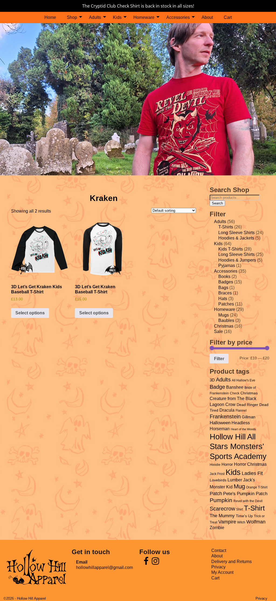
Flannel (241, 410)
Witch (241, 522)
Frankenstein (225, 416)
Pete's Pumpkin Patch (245, 493)
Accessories (178, 17)
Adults (95, 17)
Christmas (223, 326)
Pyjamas (226, 265)
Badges (225, 282)
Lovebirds (218, 480)
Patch (216, 493)
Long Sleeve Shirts (236, 232)
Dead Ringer (247, 405)
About (207, 17)
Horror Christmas (250, 464)
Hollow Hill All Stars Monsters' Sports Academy (238, 446)
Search (217, 203)
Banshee (234, 387)
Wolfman (255, 521)
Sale (218, 331)
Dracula (226, 410)
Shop (72, 17)
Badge (217, 387)
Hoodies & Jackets (236, 238)
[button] (8, 99)
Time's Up (244, 516)
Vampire (227, 521)
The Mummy (222, 515)
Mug (239, 486)
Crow (230, 404)
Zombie (217, 527)
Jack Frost (217, 474)
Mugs (223, 315)
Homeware (143, 17)
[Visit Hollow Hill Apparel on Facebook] (146, 562)
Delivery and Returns (231, 561)
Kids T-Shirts (230, 249)
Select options (30, 313)
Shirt (239, 509)
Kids (117, 17)
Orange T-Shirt (256, 487)
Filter (219, 358)
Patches (226, 304)
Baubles (226, 320)
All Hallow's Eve (243, 380)
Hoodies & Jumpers (237, 260)
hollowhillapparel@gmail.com (104, 567)
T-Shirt (254, 508)
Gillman (248, 417)
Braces (225, 293)
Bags (223, 287)
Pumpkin (221, 500)
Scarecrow (222, 509)
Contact (218, 550)
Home (50, 17)
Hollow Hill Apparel (31, 598)
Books (224, 276)
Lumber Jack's (241, 480)
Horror (227, 464)
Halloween (220, 422)
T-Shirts (225, 227)
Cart (228, 17)
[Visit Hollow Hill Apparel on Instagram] (155, 562)
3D (212, 380)
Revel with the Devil (248, 501)
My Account (222, 572)
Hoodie (215, 465)
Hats (222, 298)
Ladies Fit (252, 473)
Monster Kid (221, 487)
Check (234, 393)
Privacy (218, 567)
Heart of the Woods (243, 429)
